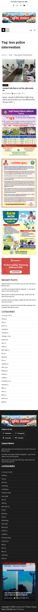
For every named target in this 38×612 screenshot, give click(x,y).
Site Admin (7, 93)
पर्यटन (3, 367)
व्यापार (3, 391)
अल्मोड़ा (3, 319)
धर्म (2, 360)
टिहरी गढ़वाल (5, 350)
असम (3, 322)
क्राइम (3, 340)
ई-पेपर (3, 326)
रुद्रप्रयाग (4, 385)
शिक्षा (3, 395)
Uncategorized (6, 315)
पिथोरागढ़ (4, 371)
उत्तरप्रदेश (4, 333)
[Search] (34, 30)
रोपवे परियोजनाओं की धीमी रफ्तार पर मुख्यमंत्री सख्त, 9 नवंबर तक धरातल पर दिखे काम (18, 594)
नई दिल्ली (4, 364)
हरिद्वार (3, 402)
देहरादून (3, 357)
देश (2, 353)
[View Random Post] (31, 30)
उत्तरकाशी (4, 329)
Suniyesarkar (20, 607)
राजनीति (3, 378)
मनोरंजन (3, 374)
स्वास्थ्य (3, 398)
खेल (2, 343)
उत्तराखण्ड (5, 85)
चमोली (3, 347)
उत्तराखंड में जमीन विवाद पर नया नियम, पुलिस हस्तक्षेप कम (18, 89)
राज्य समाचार (5, 381)
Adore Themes (18, 609)
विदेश (3, 388)
